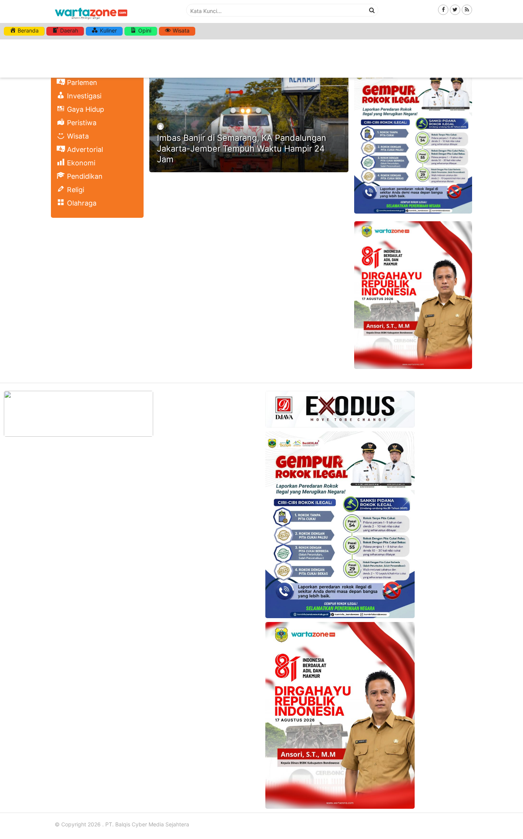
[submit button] (372, 10)
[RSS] (467, 9)
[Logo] (91, 20)
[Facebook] (443, 9)
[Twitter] (455, 9)
